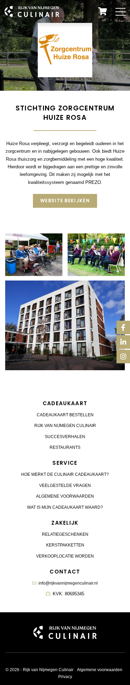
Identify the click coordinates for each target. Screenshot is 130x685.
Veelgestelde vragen (65, 485)
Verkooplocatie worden (65, 556)
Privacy (65, 676)
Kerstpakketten (65, 545)
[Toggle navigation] (120, 11)
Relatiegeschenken (65, 534)
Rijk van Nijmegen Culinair (65, 425)
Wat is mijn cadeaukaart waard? (65, 507)
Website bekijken (65, 200)
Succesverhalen (65, 436)
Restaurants (65, 447)
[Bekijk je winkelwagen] (102, 11)
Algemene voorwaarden (65, 496)
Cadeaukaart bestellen (65, 414)
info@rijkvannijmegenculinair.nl (68, 583)
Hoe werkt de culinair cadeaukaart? (65, 474)
